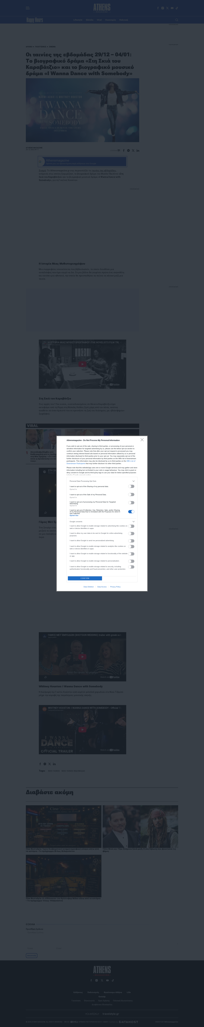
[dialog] (102, 513)
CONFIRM (85, 578)
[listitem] (102, 481)
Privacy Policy (115, 587)
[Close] (143, 440)
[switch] (131, 486)
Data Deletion (89, 587)
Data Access (102, 587)
